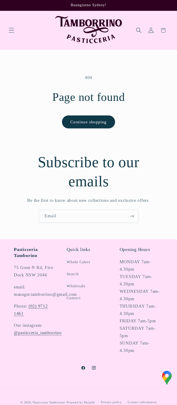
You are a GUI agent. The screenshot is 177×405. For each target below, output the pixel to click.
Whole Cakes (78, 262)
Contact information (142, 402)
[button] (12, 30)
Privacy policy (111, 402)
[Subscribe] (132, 216)
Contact (73, 298)
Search (73, 274)
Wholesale (76, 286)
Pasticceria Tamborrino (49, 402)
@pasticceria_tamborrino (38, 332)
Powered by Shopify (81, 402)
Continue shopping (88, 122)
